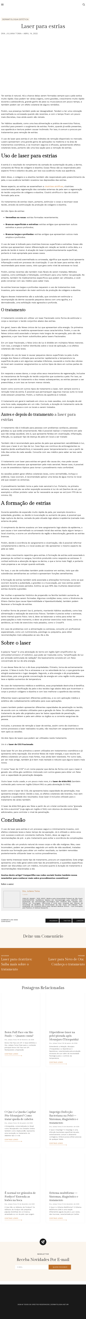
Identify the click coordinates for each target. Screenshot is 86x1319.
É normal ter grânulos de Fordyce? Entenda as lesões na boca (20, 1196)
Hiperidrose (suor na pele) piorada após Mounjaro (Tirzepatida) (63, 1036)
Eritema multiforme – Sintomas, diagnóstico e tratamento (63, 1196)
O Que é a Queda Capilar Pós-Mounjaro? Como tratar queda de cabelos (20, 1115)
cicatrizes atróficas (54, 186)
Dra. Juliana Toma (31, 891)
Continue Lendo (11, 1054)
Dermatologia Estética (15, 19)
